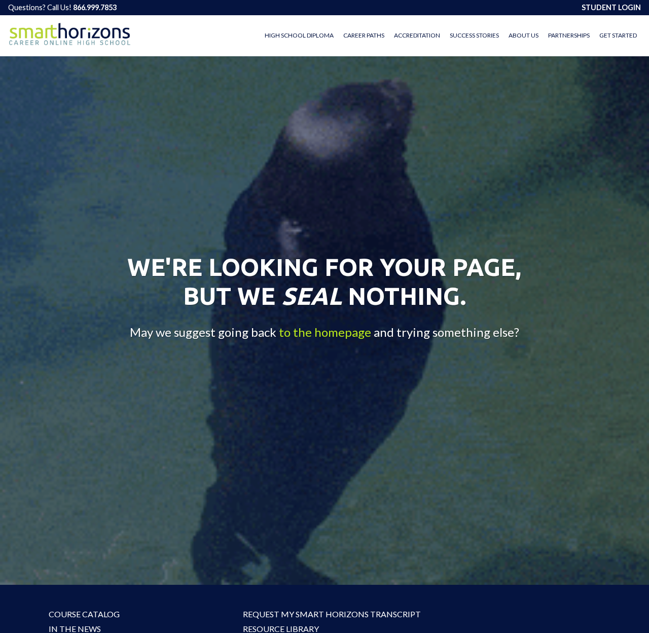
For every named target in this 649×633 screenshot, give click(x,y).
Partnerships (569, 35)
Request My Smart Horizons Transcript (306, 614)
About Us (523, 35)
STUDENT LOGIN (611, 7)
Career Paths (363, 35)
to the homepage (325, 332)
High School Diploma (299, 35)
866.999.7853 (95, 7)
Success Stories (474, 35)
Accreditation (417, 35)
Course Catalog (84, 614)
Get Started (618, 35)
